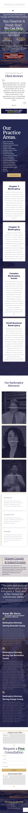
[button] (13, 10)
